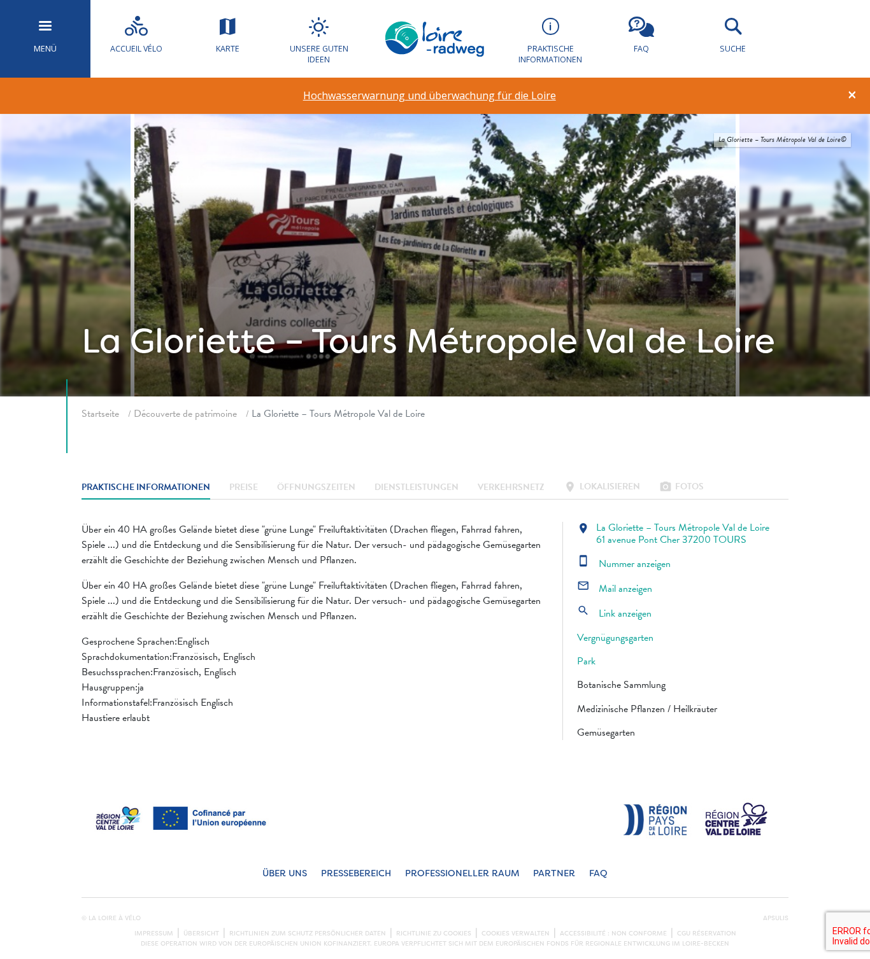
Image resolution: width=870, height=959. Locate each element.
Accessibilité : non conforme (613, 933)
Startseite (100, 413)
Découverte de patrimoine (185, 413)
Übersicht (201, 933)
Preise (243, 487)
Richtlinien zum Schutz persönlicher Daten (307, 933)
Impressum (153, 933)
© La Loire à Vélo (111, 918)
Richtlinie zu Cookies (433, 933)
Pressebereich (356, 873)
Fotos (681, 487)
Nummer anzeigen (624, 563)
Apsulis (775, 918)
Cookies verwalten (515, 933)
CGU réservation (706, 933)
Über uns (284, 873)
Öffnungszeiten (316, 487)
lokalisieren (602, 487)
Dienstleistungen (416, 487)
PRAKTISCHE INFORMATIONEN (146, 487)
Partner (554, 873)
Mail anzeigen (614, 588)
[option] (429, 96)
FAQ (598, 873)
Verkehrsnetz (511, 487)
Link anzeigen (614, 613)
